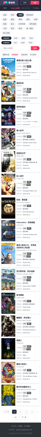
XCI (15, 43)
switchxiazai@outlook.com (24, 430)
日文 (31, 38)
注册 (34, 2)
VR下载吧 (27, 426)
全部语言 (6, 38)
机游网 (20, 426)
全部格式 (6, 43)
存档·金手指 (25, 8)
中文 (15, 38)
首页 (5, 8)
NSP (22, 43)
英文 (23, 38)
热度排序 (24, 55)
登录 (24, 2)
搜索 (35, 48)
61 (16, 417)
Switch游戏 (15, 8)
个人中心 (36, 8)
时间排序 (15, 55)
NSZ (30, 43)
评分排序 (33, 55)
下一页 (24, 417)
